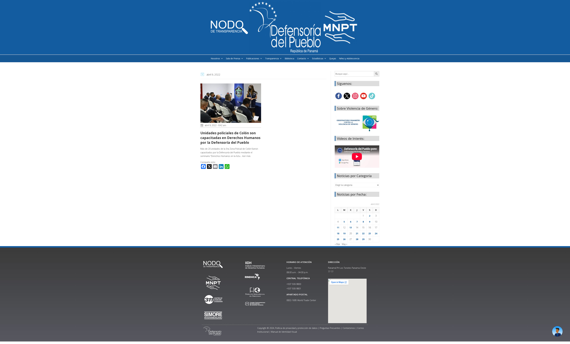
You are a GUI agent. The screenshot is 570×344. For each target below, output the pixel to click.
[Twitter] (347, 95)
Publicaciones (252, 58)
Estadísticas (317, 58)
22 (363, 233)
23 (369, 233)
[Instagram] (355, 95)
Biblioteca (289, 58)
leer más (246, 156)
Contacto (301, 58)
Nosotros (215, 58)
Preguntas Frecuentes (330, 328)
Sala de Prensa (233, 58)
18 (338, 233)
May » (344, 244)
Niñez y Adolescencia (349, 58)
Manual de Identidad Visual (284, 331)
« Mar (337, 244)
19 (344, 233)
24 (376, 233)
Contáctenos (349, 328)
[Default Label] (363, 95)
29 (363, 239)
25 (338, 239)
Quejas (332, 58)
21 (357, 233)
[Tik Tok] (372, 95)
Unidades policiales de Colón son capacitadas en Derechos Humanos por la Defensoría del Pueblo (230, 138)
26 (344, 239)
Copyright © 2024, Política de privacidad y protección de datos (287, 328)
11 (338, 227)
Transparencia (272, 58)
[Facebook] (338, 95)
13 (350, 227)
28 (357, 239)
